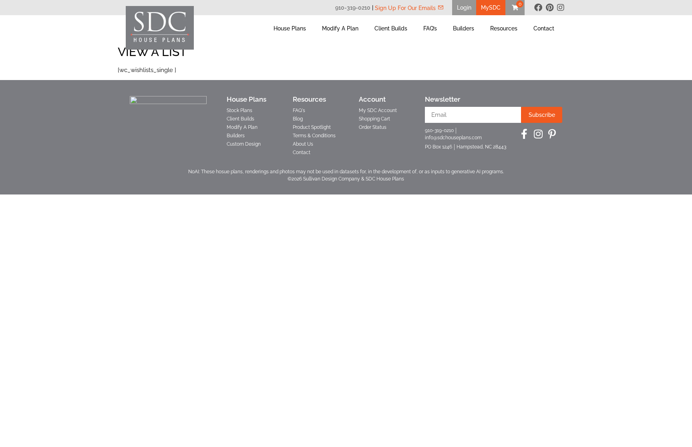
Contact (543, 28)
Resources (503, 28)
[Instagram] (560, 7)
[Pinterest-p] (552, 134)
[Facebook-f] (524, 134)
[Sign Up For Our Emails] (440, 7)
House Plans (290, 28)
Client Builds (390, 28)
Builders (463, 28)
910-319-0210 (352, 7)
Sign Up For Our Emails (405, 8)
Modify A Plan (340, 28)
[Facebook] (538, 7)
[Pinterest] (549, 7)
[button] (464, 7)
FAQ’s (430, 28)
